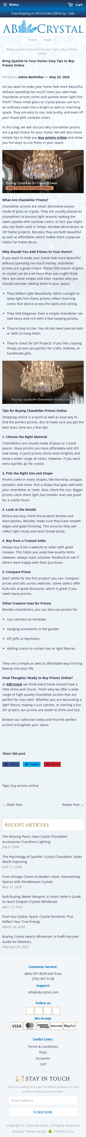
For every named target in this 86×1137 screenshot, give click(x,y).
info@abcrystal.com (43, 992)
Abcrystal (41, 1125)
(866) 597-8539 (36, 973)
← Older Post (12, 804)
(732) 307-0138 (43, 978)
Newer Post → (73, 804)
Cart (79, 5)
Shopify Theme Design (29, 1131)
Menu (14, 4)
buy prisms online (25, 785)
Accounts (43, 1058)
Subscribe (43, 1112)
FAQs (43, 1052)
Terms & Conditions (43, 1046)
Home (32, 40)
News (47, 40)
